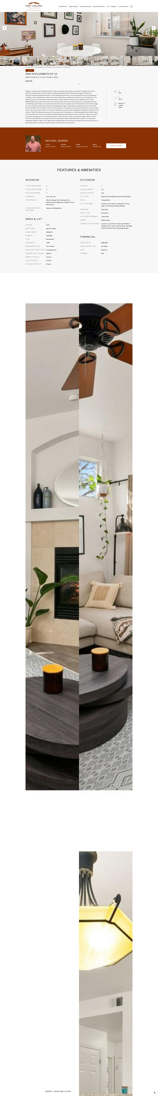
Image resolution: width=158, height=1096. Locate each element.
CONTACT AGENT (116, 145)
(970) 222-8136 (66, 146)
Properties (63, 6)
